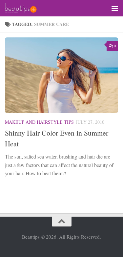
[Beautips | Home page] (26, 8)
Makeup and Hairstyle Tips (39, 122)
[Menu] (115, 8)
